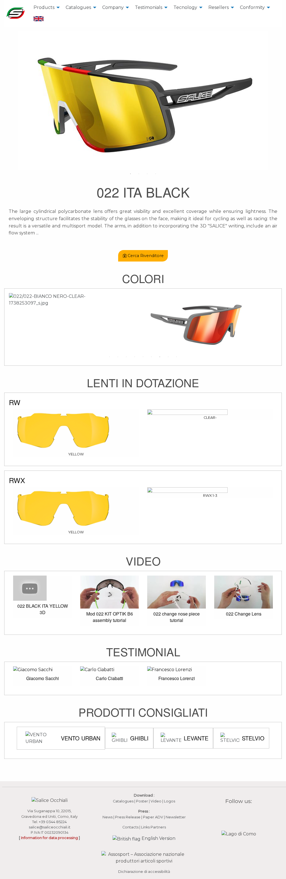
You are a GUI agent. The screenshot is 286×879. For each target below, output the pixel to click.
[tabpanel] (143, 100)
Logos (169, 801)
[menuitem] (45, 7)
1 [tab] (130, 174)
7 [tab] (160, 357)
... (37, 233)
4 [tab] (155, 174)
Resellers (218, 7)
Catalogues (78, 7)
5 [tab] (143, 357)
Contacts (130, 827)
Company (113, 7)
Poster (142, 801)
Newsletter (176, 817)
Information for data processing (49, 838)
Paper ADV (153, 817)
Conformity (252, 7)
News (108, 817)
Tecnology (185, 7)
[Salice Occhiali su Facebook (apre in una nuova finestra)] (228, 814)
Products (44, 7)
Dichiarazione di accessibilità (144, 872)
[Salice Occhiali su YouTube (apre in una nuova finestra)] (242, 814)
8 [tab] (168, 357)
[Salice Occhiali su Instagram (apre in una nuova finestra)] (235, 814)
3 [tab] (147, 174)
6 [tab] (151, 357)
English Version (157, 838)
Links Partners (153, 827)
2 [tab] (139, 174)
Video (156, 801)
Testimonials (148, 7)
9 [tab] (176, 357)
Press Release (127, 817)
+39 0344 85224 (53, 822)
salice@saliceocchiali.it (49, 827)
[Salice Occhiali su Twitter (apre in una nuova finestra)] (249, 814)
